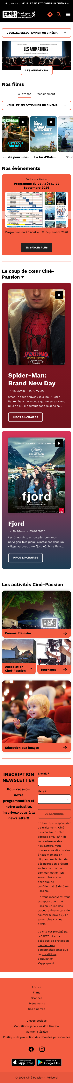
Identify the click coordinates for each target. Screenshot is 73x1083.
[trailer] (23, 122)
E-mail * (43, 773)
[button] (4, 134)
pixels (41, 923)
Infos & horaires (25, 417)
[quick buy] (50, 14)
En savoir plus (37, 247)
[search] (59, 14)
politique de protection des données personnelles (53, 945)
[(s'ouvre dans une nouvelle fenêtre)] (23, 1062)
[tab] (25, 94)
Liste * (42, 791)
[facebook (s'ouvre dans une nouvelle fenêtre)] (31, 1049)
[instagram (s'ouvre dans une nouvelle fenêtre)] (42, 1049)
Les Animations (36, 70)
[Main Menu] (68, 14)
